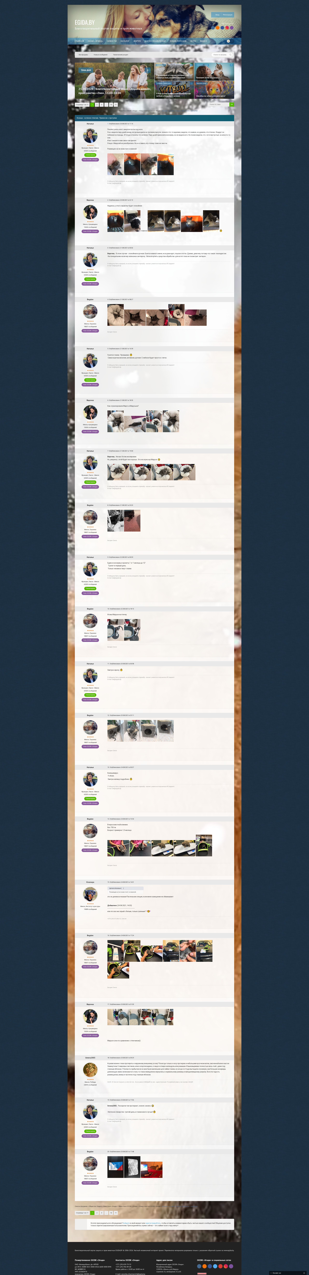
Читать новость (154, 664)
